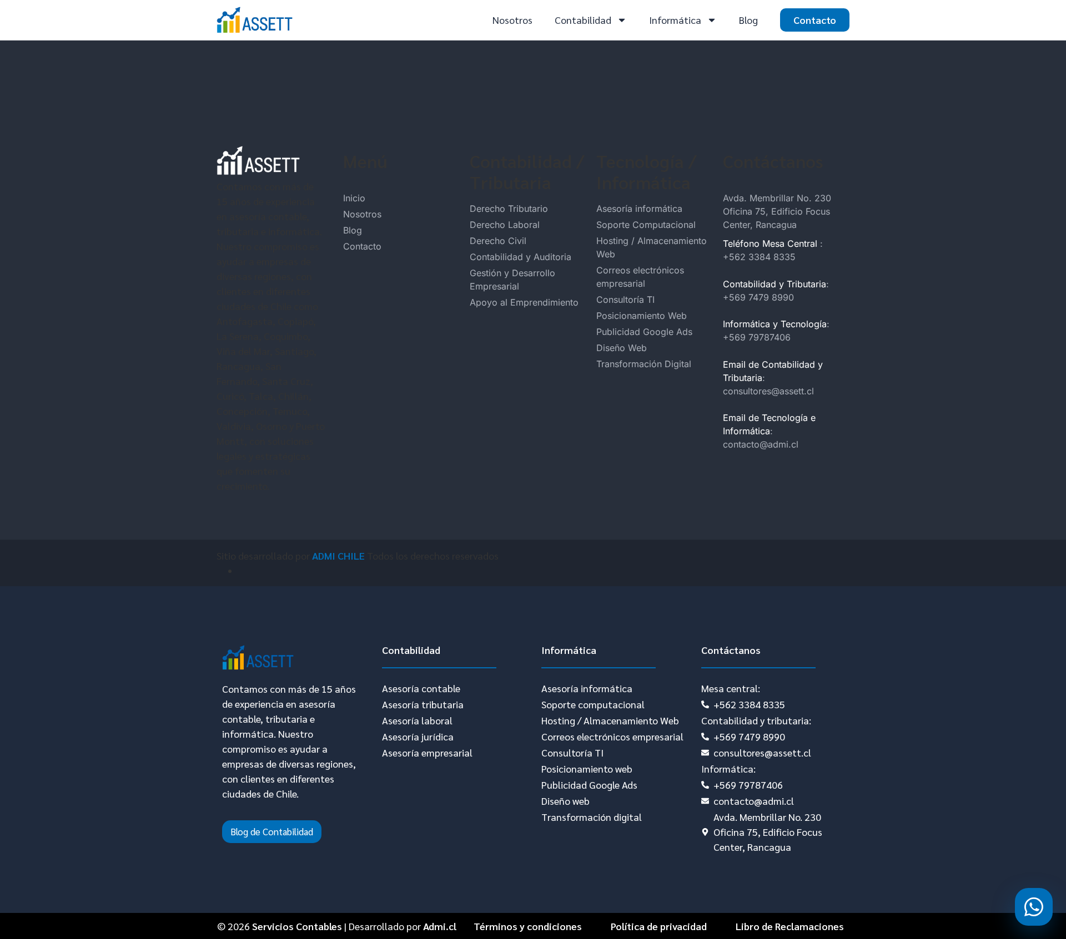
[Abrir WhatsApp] (1034, 907)
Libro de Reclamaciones (790, 926)
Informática (675, 19)
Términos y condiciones (528, 926)
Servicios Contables (297, 926)
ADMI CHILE (338, 555)
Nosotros (512, 19)
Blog (748, 19)
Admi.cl (439, 926)
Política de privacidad (659, 926)
